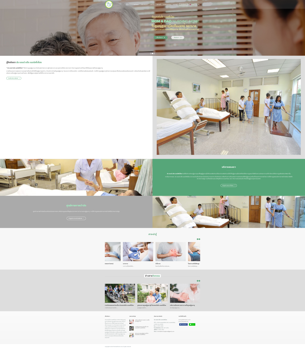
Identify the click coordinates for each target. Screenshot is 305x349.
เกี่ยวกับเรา (144, 4)
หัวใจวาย (107, 264)
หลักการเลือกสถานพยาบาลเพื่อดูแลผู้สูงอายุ (117, 306)
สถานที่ (159, 4)
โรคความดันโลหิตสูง (143, 264)
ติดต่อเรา (183, 4)
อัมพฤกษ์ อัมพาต (175, 264)
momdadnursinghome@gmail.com (165, 332)
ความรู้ (175, 4)
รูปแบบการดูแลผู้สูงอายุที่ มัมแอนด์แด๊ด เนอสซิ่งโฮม (184, 306)
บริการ (152, 4)
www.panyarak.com (183, 322)
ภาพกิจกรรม (167, 4)
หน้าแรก (136, 4)
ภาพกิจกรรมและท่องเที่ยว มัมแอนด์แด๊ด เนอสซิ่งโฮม (151, 306)
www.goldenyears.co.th (184, 320)
